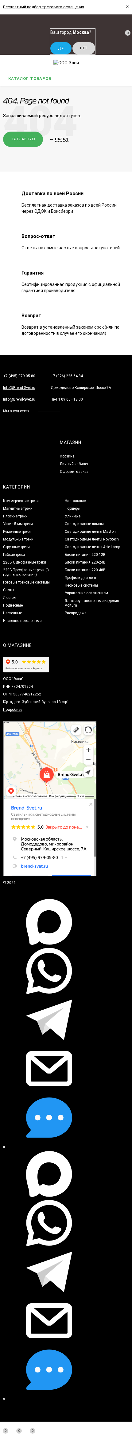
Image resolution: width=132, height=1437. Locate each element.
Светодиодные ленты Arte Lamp (92, 547)
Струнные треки (16, 547)
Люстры (9, 598)
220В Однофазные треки (24, 562)
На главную (23, 139)
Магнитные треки (18, 508)
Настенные (12, 613)
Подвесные (13, 605)
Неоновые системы (81, 585)
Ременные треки (17, 531)
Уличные (72, 516)
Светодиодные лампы (84, 524)
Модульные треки (18, 539)
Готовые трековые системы (26, 582)
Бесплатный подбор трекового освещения (43, 7)
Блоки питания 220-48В (85, 570)
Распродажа (76, 613)
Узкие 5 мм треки (18, 524)
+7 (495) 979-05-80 (19, 376)
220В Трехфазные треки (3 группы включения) (26, 572)
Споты (8, 590)
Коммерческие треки (21, 501)
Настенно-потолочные (22, 621)
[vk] (69, 411)
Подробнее (12, 709)
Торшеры (72, 508)
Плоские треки (15, 516)
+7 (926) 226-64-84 (67, 376)
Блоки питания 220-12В (85, 554)
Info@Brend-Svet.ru (19, 388)
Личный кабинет (74, 464)
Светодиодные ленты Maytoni (91, 531)
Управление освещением (86, 593)
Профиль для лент (80, 578)
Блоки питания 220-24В (85, 562)
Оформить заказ (74, 471)
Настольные (75, 501)
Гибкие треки (14, 554)
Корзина (67, 456)
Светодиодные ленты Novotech (92, 539)
